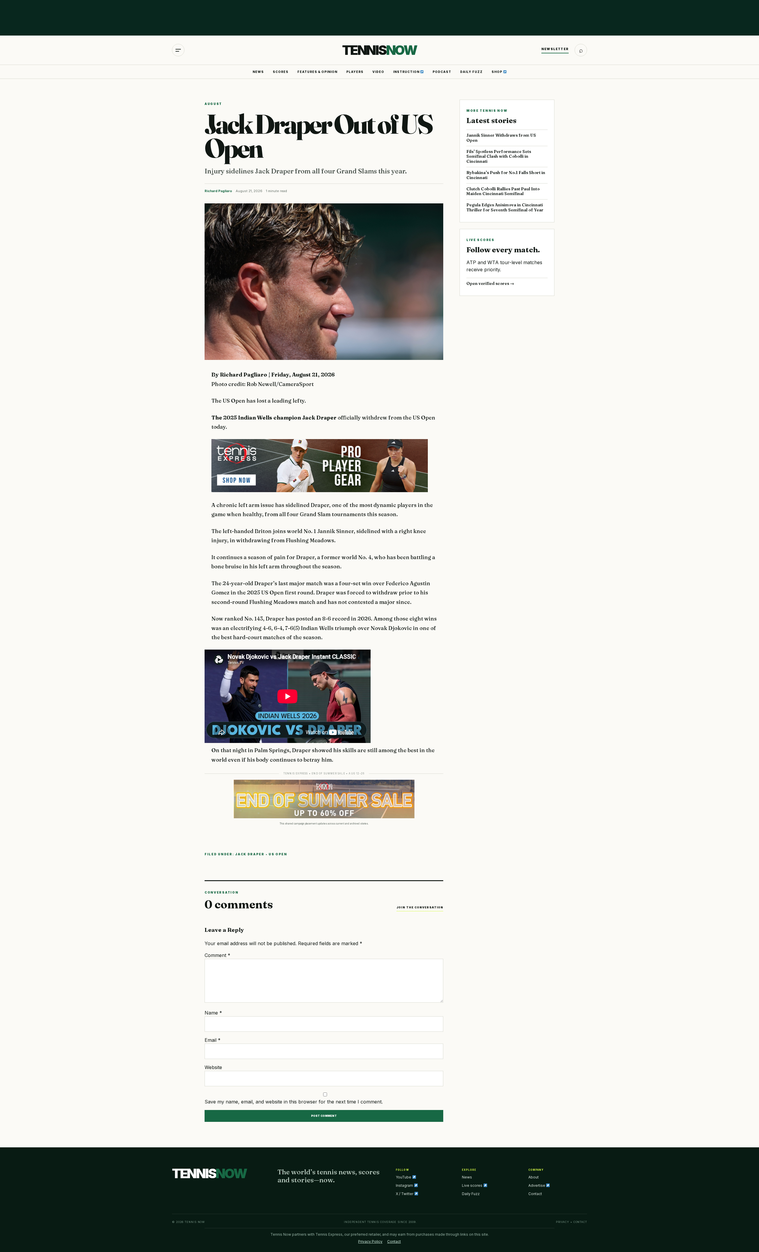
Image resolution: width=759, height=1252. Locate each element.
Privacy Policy (370, 1241)
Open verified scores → (490, 283)
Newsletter (555, 49)
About (533, 1177)
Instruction (406, 72)
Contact (535, 1194)
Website (213, 1067)
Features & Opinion (317, 72)
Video (378, 72)
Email (213, 1040)
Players (354, 72)
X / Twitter (405, 1194)
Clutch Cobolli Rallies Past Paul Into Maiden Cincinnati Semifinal (503, 191)
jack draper (249, 854)
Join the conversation (419, 907)
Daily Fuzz (471, 72)
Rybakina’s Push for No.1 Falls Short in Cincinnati (505, 175)
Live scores (472, 1185)
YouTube (404, 1177)
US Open (278, 854)
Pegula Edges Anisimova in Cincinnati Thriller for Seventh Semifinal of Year (504, 207)
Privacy (562, 1222)
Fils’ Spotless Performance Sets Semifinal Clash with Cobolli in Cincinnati (498, 156)
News (258, 72)
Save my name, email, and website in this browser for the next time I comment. (294, 1102)
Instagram (405, 1185)
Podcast (442, 72)
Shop (497, 72)
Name (213, 1013)
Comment (217, 955)
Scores (280, 72)
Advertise (537, 1185)
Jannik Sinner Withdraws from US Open (501, 138)
